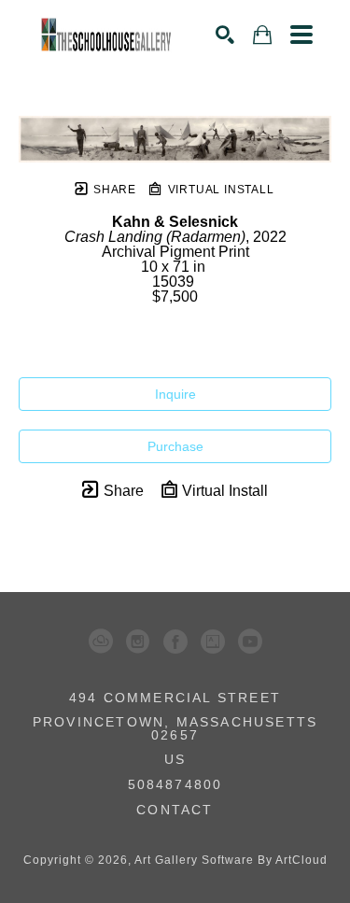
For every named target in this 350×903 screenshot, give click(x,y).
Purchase (175, 446)
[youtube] (250, 641)
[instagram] (138, 641)
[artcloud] (101, 641)
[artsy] (213, 641)
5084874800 (175, 785)
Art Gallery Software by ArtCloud (231, 860)
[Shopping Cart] (262, 35)
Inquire (175, 394)
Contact (174, 809)
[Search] (225, 34)
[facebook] (175, 641)
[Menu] (301, 34)
